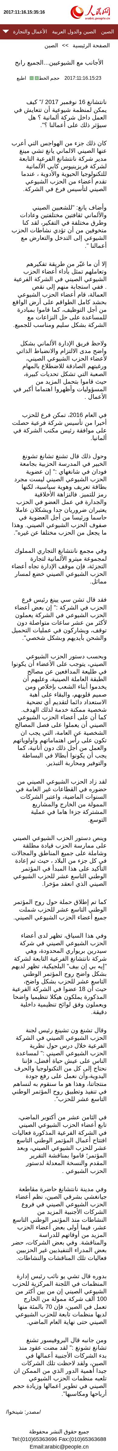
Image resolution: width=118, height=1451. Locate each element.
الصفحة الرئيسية (91, 45)
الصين (107, 32)
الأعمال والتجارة (30, 32)
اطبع (21, 78)
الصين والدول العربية (74, 32)
